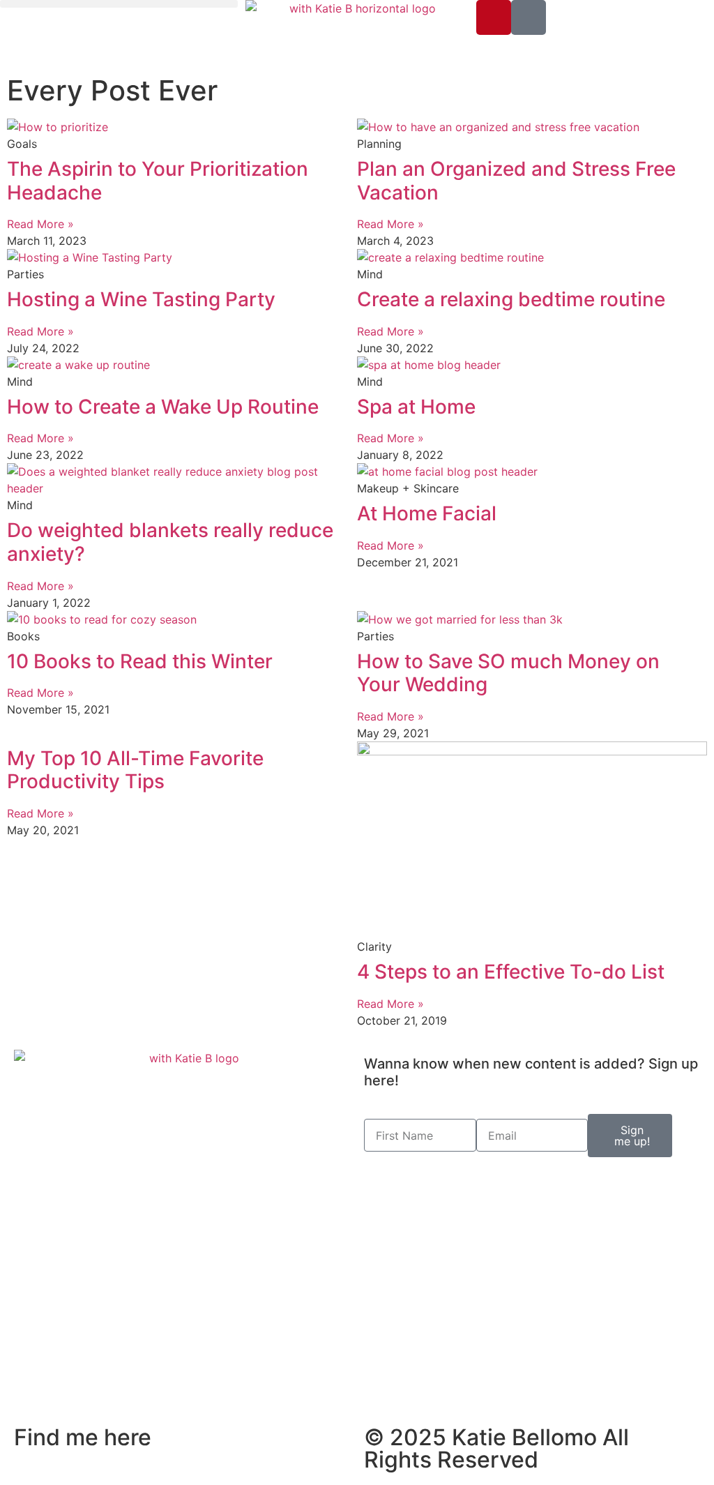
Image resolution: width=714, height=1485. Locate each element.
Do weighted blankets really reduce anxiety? (170, 542)
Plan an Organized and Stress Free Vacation (516, 180)
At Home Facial (426, 513)
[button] (119, 4)
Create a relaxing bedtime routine (511, 299)
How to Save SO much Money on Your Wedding (508, 673)
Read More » (40, 224)
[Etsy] (528, 17)
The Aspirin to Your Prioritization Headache (157, 180)
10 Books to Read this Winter (140, 661)
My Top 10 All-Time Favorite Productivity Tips (135, 770)
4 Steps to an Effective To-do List (510, 971)
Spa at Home (416, 407)
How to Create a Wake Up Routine (163, 407)
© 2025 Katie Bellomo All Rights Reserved (496, 1448)
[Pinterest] (493, 17)
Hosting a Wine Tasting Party (141, 299)
